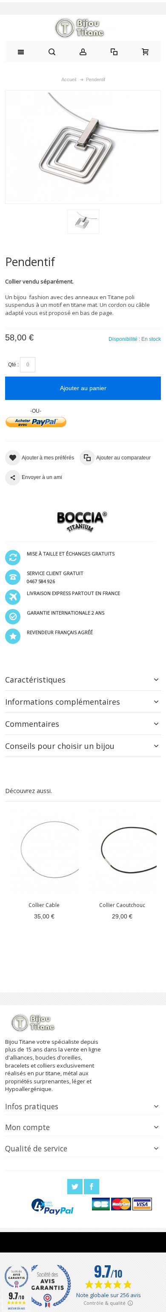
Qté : (13, 365)
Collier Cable (44, 905)
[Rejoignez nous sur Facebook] (91, 1187)
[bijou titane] (83, 28)
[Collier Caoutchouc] (122, 852)
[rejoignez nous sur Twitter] (75, 1187)
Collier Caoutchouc (122, 905)
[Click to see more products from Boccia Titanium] (80, 522)
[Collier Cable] (44, 852)
